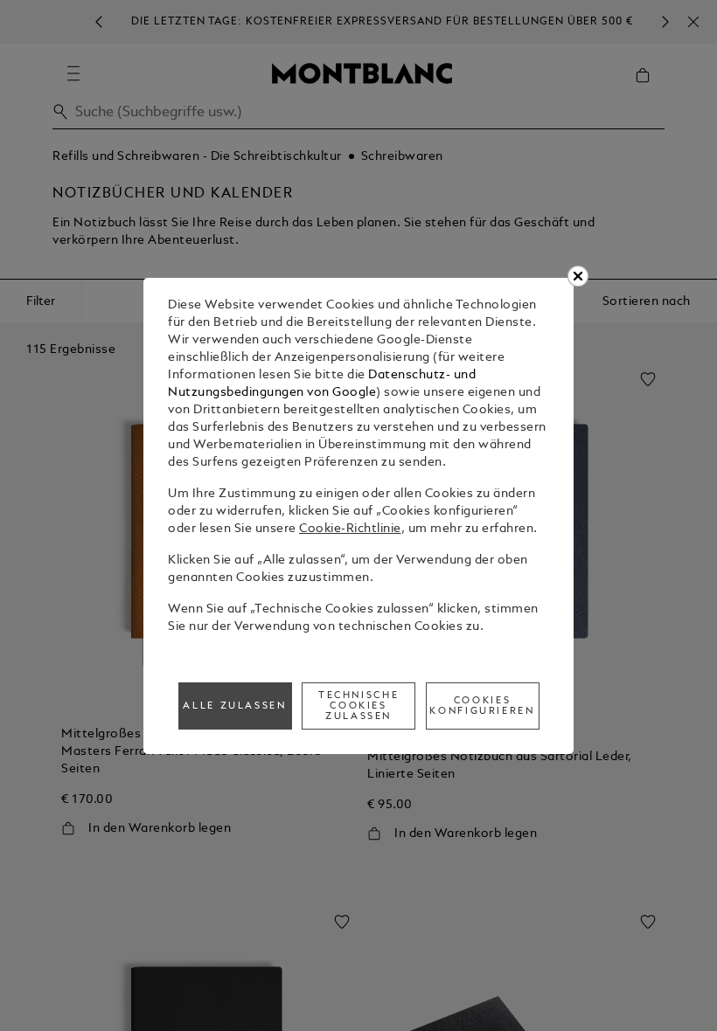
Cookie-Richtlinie (350, 529)
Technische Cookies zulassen (358, 706)
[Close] (577, 276)
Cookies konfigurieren (481, 706)
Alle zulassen (234, 706)
